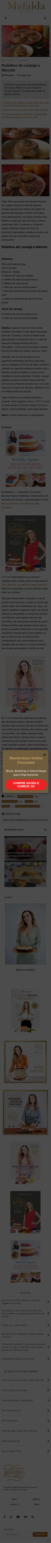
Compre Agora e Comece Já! (26, 785)
